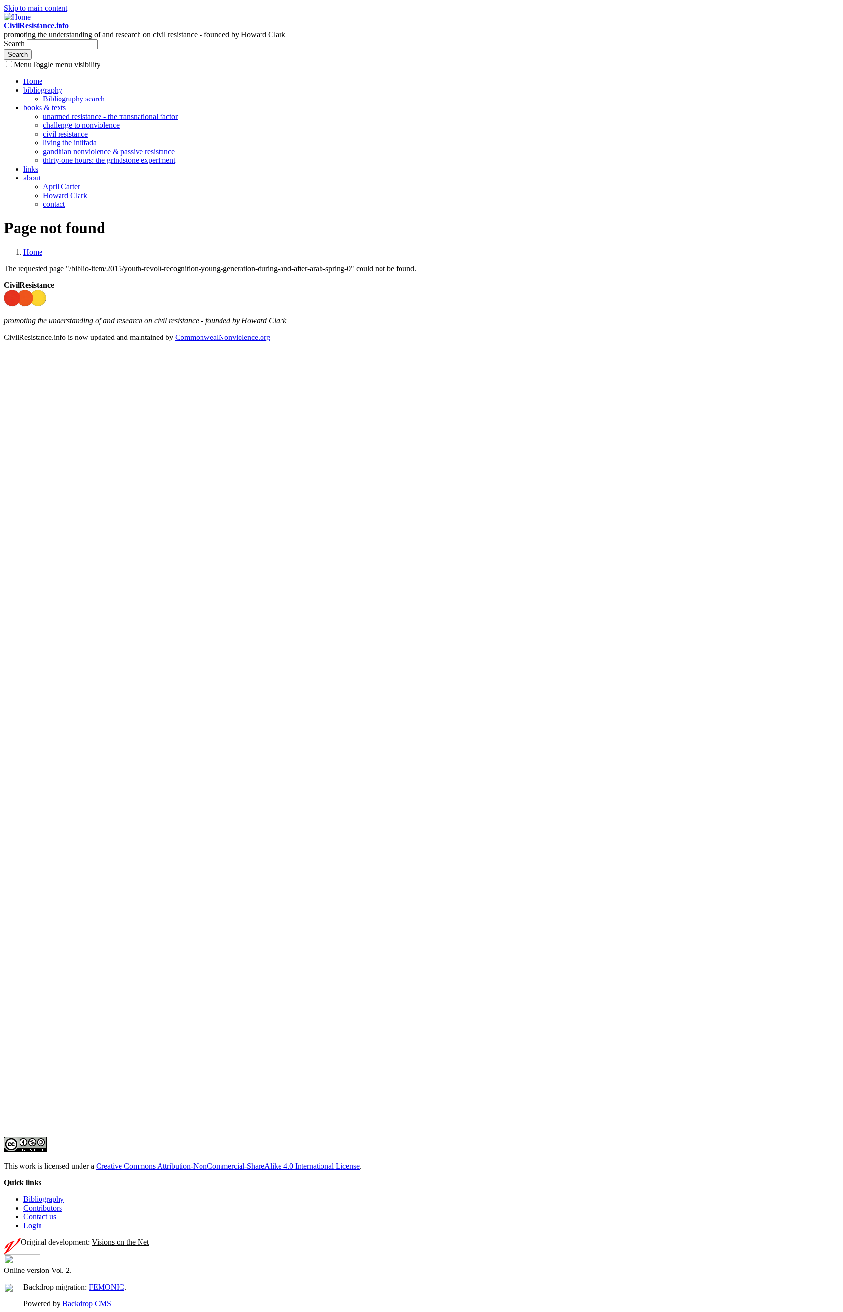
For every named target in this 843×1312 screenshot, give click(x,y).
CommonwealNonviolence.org (222, 337)
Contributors (42, 1208)
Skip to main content (35, 8)
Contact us (39, 1217)
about (31, 178)
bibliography (42, 90)
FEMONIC (106, 1287)
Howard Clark (65, 195)
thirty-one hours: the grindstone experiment (109, 160)
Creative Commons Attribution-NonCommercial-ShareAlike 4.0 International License (228, 1166)
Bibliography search (74, 99)
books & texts (44, 107)
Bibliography (43, 1199)
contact (54, 204)
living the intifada (70, 143)
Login (32, 1225)
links (30, 169)
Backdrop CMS (86, 1303)
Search (15, 44)
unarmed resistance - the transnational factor (110, 116)
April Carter (61, 186)
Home (32, 81)
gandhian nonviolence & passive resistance (109, 151)
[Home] (17, 17)
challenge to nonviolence (81, 125)
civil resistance (65, 134)
